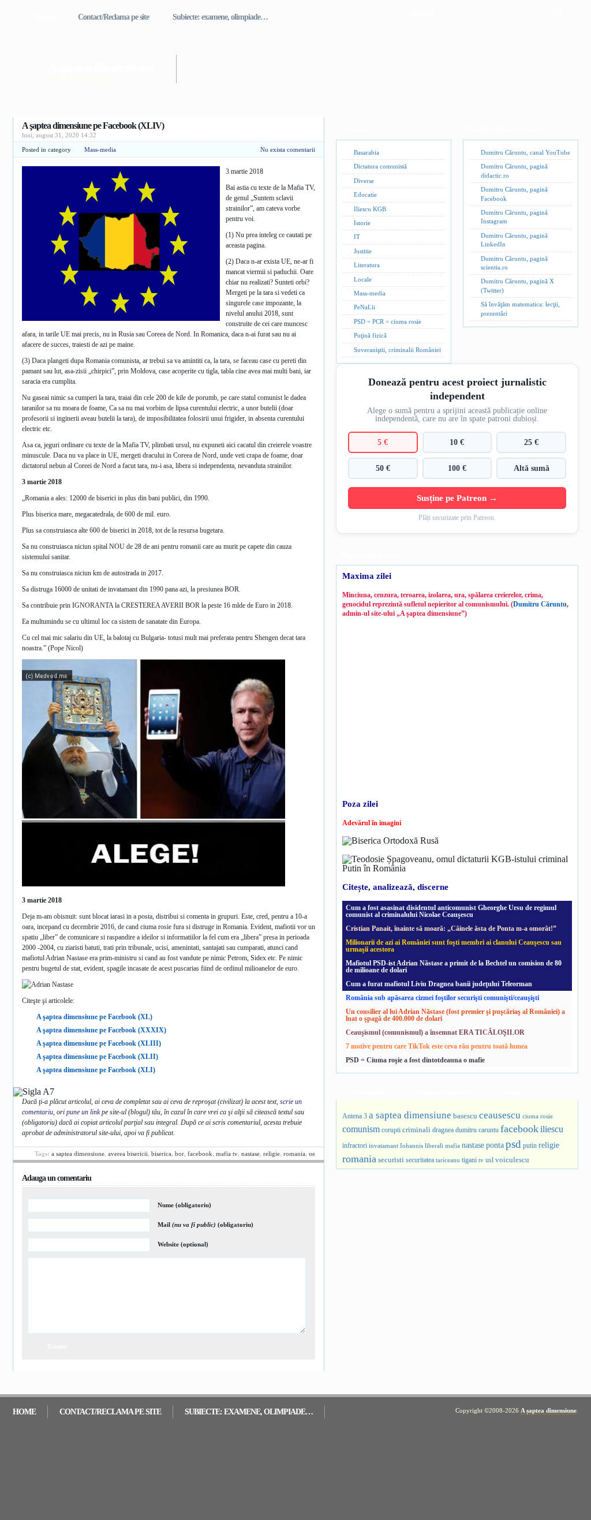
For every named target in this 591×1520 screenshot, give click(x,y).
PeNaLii (364, 307)
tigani (469, 1160)
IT (357, 236)
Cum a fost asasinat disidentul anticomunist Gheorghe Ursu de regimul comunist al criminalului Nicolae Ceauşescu (451, 911)
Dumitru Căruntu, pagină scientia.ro (514, 263)
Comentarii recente (442, 1092)
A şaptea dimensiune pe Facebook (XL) (94, 1017)
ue (312, 1153)
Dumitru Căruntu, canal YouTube (525, 152)
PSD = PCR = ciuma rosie (387, 321)
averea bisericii (128, 1153)
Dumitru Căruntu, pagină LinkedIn (514, 240)
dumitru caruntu (477, 1130)
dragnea (443, 1130)
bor (179, 1153)
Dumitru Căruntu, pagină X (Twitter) (517, 285)
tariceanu (448, 1159)
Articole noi (368, 1092)
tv (481, 1160)
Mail (205, 1224)
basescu (465, 1116)
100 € (457, 468)
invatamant (383, 1145)
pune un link (83, 1112)
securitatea (420, 1160)
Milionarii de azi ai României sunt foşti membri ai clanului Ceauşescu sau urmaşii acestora (454, 945)
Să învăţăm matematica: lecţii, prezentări (520, 308)
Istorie (362, 222)
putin (530, 1145)
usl (489, 1160)
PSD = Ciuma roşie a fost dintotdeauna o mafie (415, 1060)
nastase (250, 1153)
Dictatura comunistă (380, 166)
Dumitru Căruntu (540, 604)
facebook (200, 1153)
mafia (452, 1145)
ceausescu (500, 1115)
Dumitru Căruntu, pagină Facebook (514, 193)
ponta (495, 1145)
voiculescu (512, 1159)
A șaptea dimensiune (100, 67)
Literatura (367, 264)
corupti (391, 1130)
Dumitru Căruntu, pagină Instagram (514, 216)
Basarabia (366, 152)
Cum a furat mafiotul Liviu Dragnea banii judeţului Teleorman (439, 984)
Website (183, 1244)
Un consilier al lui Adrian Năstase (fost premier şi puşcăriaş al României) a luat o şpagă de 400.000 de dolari (455, 1015)
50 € (383, 468)
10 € (457, 442)
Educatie (365, 194)
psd (513, 1144)
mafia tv (227, 1153)
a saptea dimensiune (77, 1153)
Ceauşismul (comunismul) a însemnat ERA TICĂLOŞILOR (435, 1032)
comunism (361, 1129)
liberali (434, 1145)
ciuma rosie (537, 1116)
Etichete (509, 1092)
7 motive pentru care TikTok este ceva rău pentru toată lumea (437, 1046)
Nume (184, 1204)
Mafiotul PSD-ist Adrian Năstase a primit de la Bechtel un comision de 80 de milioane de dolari (454, 966)
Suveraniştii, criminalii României (397, 349)
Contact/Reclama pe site (113, 17)
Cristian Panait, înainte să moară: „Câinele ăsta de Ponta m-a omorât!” (451, 928)
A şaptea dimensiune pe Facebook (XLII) (97, 1057)
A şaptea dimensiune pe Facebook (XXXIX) (101, 1030)
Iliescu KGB (370, 208)
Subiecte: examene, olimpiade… (220, 17)
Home (45, 17)
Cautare (421, 13)
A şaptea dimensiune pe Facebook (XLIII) (98, 1043)
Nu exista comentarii (287, 149)
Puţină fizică (370, 335)
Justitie (363, 251)
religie (271, 1153)
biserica (161, 1153)
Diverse (364, 180)
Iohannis (411, 1145)
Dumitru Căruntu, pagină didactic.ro (514, 170)
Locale (363, 279)
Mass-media (100, 149)
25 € (531, 442)
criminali (416, 1130)
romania (294, 1153)
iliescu (551, 1129)
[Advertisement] (361, 62)
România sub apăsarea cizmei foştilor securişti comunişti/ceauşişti (442, 998)
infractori (354, 1145)
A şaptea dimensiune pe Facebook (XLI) (95, 1070)
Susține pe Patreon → (457, 498)
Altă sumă (531, 468)
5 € (382, 442)
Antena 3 (354, 1116)
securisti (391, 1159)
